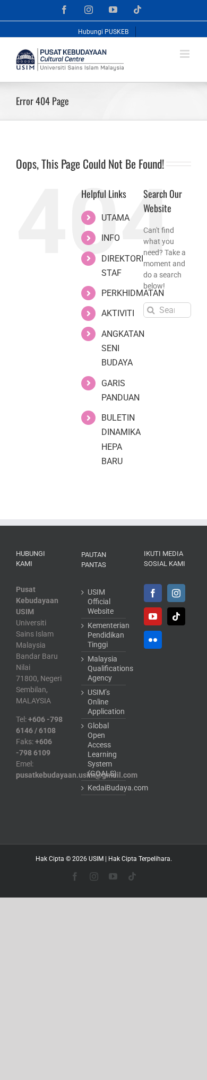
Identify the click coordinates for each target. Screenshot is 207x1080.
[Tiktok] (176, 616)
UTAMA (115, 218)
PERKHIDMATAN (132, 293)
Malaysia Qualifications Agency (104, 668)
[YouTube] (153, 616)
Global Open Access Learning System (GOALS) (102, 749)
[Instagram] (176, 593)
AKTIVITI (117, 313)
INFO (110, 238)
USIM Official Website (101, 601)
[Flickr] (153, 640)
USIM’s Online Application (104, 702)
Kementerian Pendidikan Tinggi (104, 635)
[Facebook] (153, 593)
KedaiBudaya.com (104, 787)
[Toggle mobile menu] (185, 53)
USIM (96, 859)
